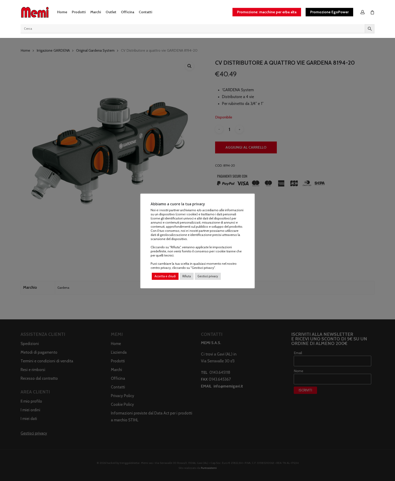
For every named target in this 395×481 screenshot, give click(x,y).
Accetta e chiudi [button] (165, 276)
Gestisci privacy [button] (208, 276)
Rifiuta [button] (186, 276)
